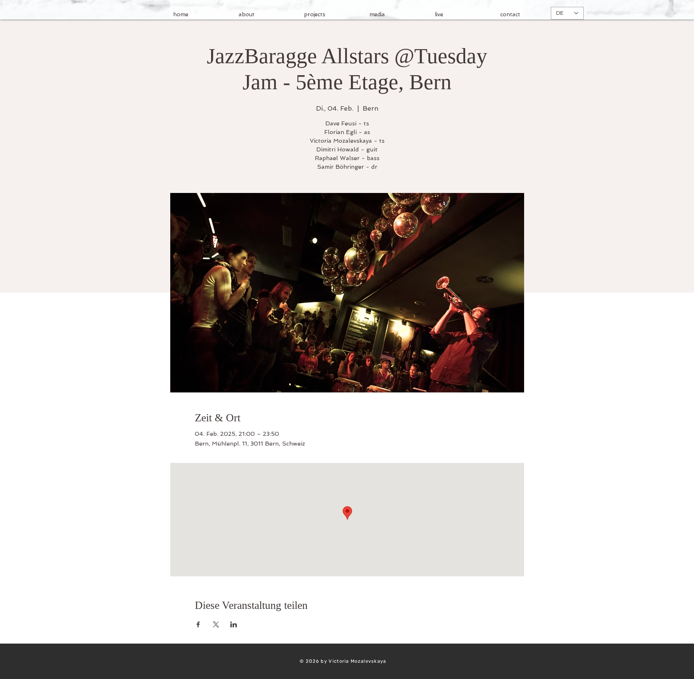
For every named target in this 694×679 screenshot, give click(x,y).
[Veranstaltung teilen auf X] (216, 624)
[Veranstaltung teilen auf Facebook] (198, 624)
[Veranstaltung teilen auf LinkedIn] (233, 624)
